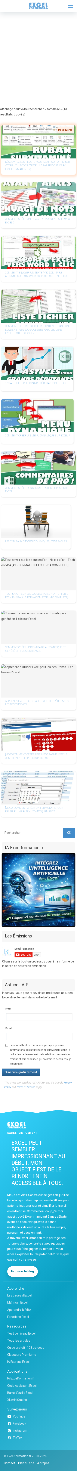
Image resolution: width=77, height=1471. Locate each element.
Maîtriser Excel (17, 1302)
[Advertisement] (38, 52)
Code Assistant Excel (22, 1385)
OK (69, 832)
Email (8, 1028)
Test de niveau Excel (21, 1333)
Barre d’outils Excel (20, 1392)
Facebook (19, 1423)
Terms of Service (25, 1087)
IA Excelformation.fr (21, 1378)
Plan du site (26, 1463)
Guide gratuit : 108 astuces (25, 1347)
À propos (43, 1463)
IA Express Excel (18, 1361)
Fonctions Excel (18, 1317)
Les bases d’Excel (19, 1295)
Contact (9, 1463)
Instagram (20, 1430)
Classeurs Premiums (21, 1354)
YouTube (19, 1416)
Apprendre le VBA (19, 1309)
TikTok (17, 1437)
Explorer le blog (22, 1271)
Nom (8, 1008)
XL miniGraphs (17, 1400)
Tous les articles (18, 1340)
